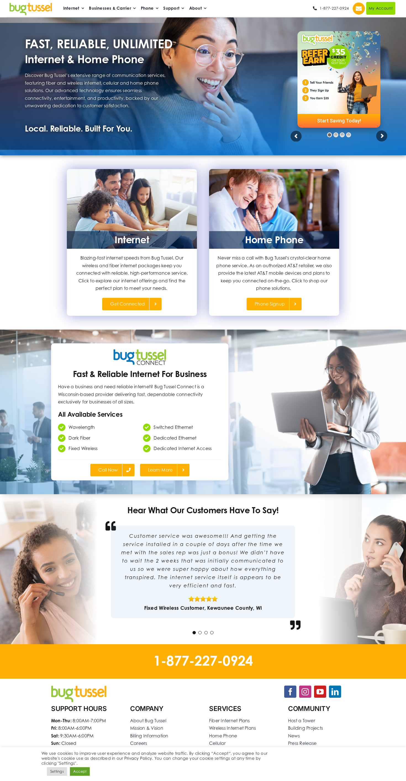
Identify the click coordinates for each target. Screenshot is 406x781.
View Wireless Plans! (339, 121)
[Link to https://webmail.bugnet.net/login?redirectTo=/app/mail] (359, 8)
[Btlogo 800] (30, 5)
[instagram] (305, 692)
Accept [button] (79, 771)
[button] (194, 632)
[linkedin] (335, 692)
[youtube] (320, 692)
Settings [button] (57, 771)
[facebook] (290, 692)
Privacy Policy (138, 758)
